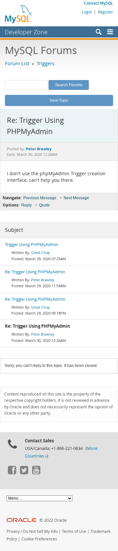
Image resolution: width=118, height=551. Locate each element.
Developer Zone (26, 32)
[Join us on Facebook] (12, 473)
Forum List (17, 63)
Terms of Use (74, 531)
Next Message (76, 198)
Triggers (45, 63)
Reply (26, 205)
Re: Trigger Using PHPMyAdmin (35, 272)
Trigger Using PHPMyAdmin (31, 244)
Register (105, 11)
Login (87, 11)
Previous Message (39, 198)
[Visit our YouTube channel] (36, 473)
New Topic (59, 100)
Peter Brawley (42, 279)
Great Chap (40, 252)
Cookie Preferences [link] (39, 539)
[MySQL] (18, 14)
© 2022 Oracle (53, 520)
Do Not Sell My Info (40, 531)
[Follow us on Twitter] (24, 473)
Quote (44, 205)
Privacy (13, 531)
